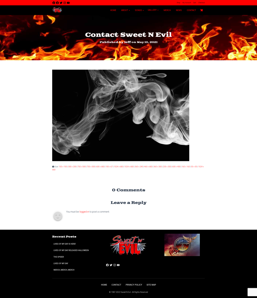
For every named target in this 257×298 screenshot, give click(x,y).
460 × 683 (148, 167)
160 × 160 (186, 167)
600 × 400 (176, 167)
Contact (191, 10)
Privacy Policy (134, 285)
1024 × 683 (118, 167)
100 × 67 (109, 167)
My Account (186, 3)
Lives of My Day (61, 263)
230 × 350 (167, 167)
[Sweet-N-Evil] (57, 10)
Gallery (152, 10)
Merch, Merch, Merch (64, 270)
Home (113, 10)
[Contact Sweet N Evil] (120, 115)
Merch (167, 10)
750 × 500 (82, 167)
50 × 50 (194, 167)
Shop (178, 3)
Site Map (151, 285)
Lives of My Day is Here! (65, 244)
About (124, 10)
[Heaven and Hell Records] (182, 245)
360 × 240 (139, 167)
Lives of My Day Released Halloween (71, 250)
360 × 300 (158, 167)
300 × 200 (72, 167)
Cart (194, 3)
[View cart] (201, 10)
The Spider (59, 257)
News (178, 10)
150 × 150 (63, 167)
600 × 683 (100, 167)
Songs (138, 10)
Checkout (201, 3)
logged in (84, 211)
